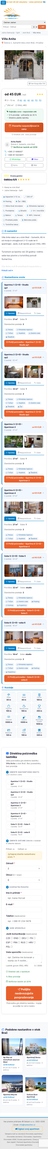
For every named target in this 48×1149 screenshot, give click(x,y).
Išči (43, 27)
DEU (24, 938)
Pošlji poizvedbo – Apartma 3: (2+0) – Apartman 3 (25, 479)
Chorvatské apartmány (24, 1145)
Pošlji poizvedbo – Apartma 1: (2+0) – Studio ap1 (25, 343)
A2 (21, 100)
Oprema (11, 313)
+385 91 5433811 (15, 155)
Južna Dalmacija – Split (11, 33)
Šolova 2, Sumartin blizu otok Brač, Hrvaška (23, 43)
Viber (36, 159)
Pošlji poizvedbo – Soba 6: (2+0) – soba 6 (25, 678)
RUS (23, 942)
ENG (16, 938)
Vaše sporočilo (19, 952)
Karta (15, 165)
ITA (32, 938)
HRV (31, 942)
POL (8, 946)
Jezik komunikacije (21, 933)
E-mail (10, 904)
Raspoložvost (25, 313)
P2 (36, 100)
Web (35, 165)
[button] (24, 178)
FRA (15, 942)
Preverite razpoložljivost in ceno (25, 127)
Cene (39, 313)
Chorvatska (28, 1137)
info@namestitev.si (27, 1125)
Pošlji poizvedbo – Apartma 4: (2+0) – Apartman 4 (25, 545)
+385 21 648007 (15, 151)
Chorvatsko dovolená (14, 1137)
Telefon (15, 916)
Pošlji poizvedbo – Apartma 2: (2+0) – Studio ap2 (25, 413)
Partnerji (20, 1142)
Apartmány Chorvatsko (31, 1142)
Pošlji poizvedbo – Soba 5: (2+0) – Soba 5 (25, 611)
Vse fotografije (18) (38, 84)
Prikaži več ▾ (7, 270)
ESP (8, 942)
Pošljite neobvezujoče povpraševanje (24, 993)
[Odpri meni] (3, 3)
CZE (8, 938)
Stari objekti (11, 1142)
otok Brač (26, 33)
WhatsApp (16, 159)
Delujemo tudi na (11, 1134)
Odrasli (10, 863)
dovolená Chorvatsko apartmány (30, 1134)
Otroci (14, 874)
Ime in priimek (14, 892)
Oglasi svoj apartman (28, 1129)
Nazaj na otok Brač (12, 187)
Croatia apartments (24, 1139)
